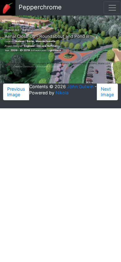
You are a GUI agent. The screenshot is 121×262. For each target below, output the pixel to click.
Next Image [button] (107, 91)
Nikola (62, 92)
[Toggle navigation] (112, 8)
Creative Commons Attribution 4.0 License (36, 66)
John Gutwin (80, 86)
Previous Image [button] (16, 91)
